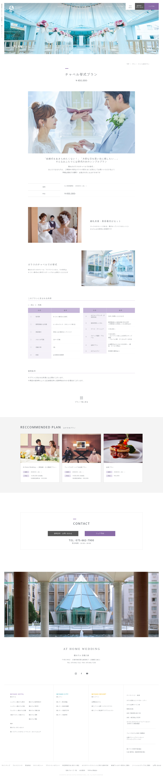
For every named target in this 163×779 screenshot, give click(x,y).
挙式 (70, 6)
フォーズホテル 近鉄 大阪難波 (136, 733)
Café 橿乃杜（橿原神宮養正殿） (136, 752)
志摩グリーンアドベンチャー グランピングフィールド (135, 738)
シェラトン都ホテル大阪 (17, 706)
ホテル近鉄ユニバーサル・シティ (137, 700)
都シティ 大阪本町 (61, 714)
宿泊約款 (28, 765)
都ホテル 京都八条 (34, 710)
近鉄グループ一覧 (71, 770)
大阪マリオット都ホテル (17, 714)
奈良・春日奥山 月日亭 (133, 717)
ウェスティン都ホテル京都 (18, 710)
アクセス (109, 6)
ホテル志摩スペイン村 (133, 704)
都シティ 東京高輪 (61, 702)
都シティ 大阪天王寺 (62, 710)
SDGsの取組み (92, 770)
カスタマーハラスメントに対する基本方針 (95, 765)
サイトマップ (6, 765)
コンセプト (61, 6)
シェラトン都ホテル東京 (17, 702)
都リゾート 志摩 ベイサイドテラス (102, 706)
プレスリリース (18, 765)
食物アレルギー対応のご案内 (120, 765)
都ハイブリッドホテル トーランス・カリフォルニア (25, 731)
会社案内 (82, 770)
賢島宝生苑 (130, 709)
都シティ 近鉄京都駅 (62, 706)
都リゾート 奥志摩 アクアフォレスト (103, 710)
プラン (100, 6)
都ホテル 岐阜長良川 (35, 702)
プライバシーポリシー (53, 765)
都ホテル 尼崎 (33, 714)
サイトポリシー (38, 765)
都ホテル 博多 (33, 719)
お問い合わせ (157, 765)
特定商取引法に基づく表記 (70, 765)
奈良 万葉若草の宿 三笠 (134, 713)
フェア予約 (120, 6)
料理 (91, 6)
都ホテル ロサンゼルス (17, 727)
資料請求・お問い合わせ (139, 6)
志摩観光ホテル (96, 702)
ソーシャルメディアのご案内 (141, 765)
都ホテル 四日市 (34, 706)
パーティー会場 (81, 6)
